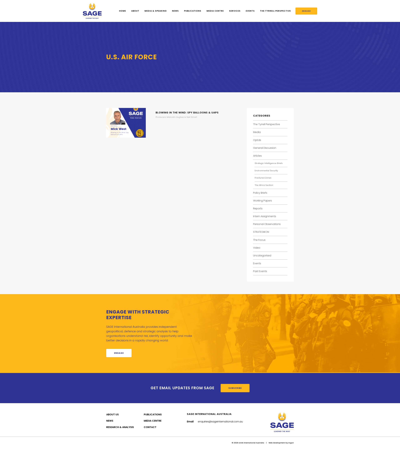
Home (122, 10)
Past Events (260, 271)
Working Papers (262, 200)
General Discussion (264, 148)
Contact (150, 427)
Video (256, 248)
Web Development (277, 442)
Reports (257, 208)
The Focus (259, 240)
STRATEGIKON (261, 232)
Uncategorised (262, 255)
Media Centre (215, 10)
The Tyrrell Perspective (275, 10)
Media (257, 132)
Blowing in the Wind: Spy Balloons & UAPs (187, 112)
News (175, 10)
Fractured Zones (263, 177)
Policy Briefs (260, 193)
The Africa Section (264, 185)
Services (234, 10)
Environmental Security (266, 170)
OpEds (257, 140)
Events (250, 10)
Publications (192, 10)
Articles (257, 156)
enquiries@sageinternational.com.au (220, 421)
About (135, 10)
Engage (306, 11)
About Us (112, 414)
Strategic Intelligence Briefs (269, 163)
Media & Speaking (156, 10)
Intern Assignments (264, 216)
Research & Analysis (120, 427)
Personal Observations (267, 224)
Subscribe (235, 388)
